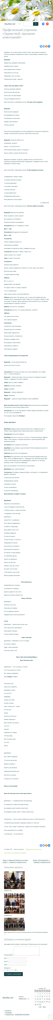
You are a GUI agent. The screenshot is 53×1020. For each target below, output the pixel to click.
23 (40, 1001)
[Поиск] (35, 24)
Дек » (44, 1007)
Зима (5, 852)
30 (40, 1004)
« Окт (40, 1007)
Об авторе (8, 1012)
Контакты (8, 1010)
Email (6, 961)
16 (40, 999)
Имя (6, 958)
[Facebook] (41, 46)
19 (47, 999)
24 (42, 1001)
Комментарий (8, 955)
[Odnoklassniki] (46, 46)
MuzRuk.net (9, 24)
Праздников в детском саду (33, 849)
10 (42, 996)
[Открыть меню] (19, 24)
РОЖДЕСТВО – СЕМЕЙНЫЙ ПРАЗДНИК (17, 1014)
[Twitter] (43, 46)
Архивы (21, 996)
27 (49, 1001)
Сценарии (23, 852)
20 (49, 999)
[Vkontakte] (49, 46)
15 (37, 999)
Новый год (10, 852)
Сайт (5, 964)
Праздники (17, 852)
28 (35, 1004)
